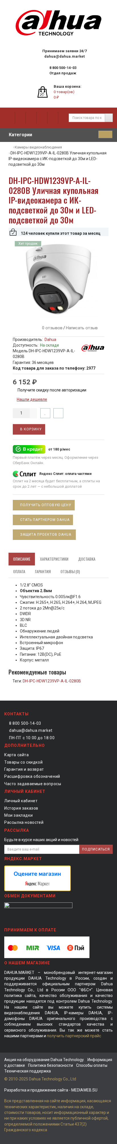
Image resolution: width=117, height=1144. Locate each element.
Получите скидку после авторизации (51, 390)
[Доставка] (31, 118)
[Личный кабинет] (63, 118)
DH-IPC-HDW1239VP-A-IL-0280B (52, 681)
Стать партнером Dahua (45, 520)
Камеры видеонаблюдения (38, 147)
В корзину (30, 429)
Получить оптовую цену (45, 505)
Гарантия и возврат (24, 769)
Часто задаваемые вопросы (32, 783)
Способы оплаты (91, 1065)
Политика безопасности (50, 1065)
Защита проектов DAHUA (46, 535)
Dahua (50, 339)
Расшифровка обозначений (32, 776)
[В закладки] (45, 413)
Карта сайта (16, 755)
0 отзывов (51, 327)
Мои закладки (18, 815)
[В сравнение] (58, 413)
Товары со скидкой (23, 762)
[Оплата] (41, 118)
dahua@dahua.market (31, 730)
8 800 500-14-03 (25, 723)
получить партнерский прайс (74, 1036)
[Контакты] (52, 118)
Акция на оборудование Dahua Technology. (44, 1059)
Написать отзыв (82, 327)
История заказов (21, 808)
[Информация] (20, 118)
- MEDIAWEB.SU (50, 1090)
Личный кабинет (20, 801)
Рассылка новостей (23, 822)
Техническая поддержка (27, 1071)
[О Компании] (9, 118)
